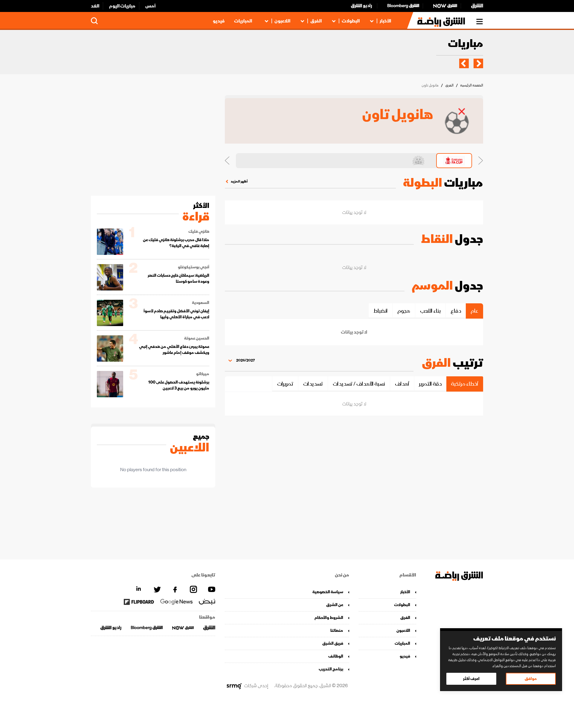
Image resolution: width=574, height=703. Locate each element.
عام (474, 311)
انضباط (380, 311)
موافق (531, 678)
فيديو (219, 21)
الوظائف (335, 656)
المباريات (243, 21)
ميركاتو (202, 374)
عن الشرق (334, 604)
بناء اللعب (430, 311)
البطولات (351, 21)
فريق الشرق (332, 643)
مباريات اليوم (122, 6)
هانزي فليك (198, 232)
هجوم (404, 311)
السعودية (200, 303)
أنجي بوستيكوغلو (193, 267)
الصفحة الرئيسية (471, 85)
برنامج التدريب (331, 669)
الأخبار (385, 21)
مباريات (465, 44)
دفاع (456, 311)
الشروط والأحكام (329, 617)
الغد (95, 6)
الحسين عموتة (196, 338)
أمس (150, 6)
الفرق (316, 21)
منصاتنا (336, 630)
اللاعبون (282, 21)
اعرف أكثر (471, 678)
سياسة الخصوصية (327, 591)
